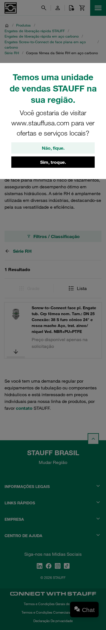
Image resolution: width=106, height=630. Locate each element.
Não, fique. (53, 148)
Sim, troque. (53, 162)
